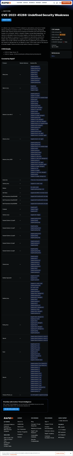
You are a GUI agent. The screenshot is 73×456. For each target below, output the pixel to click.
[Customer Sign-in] (60, 3)
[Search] (54, 3)
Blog (32, 421)
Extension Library (49, 431)
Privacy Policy (13, 454)
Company (44, 2)
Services (25, 2)
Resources (32, 2)
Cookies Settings (60, 453)
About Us (20, 421)
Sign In (47, 421)
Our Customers (21, 429)
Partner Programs (22, 432)
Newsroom (20, 426)
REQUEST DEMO (6, 19)
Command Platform (9, 424)
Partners (38, 2)
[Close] (70, 453)
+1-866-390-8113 (63, 420)
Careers (19, 437)
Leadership (20, 424)
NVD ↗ (53, 56)
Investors (20, 434)
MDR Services (8, 429)
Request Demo (66, 2)
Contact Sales (7, 446)
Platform (19, 2)
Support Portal (49, 424)
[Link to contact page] (57, 3)
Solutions (6, 431)
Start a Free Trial (8, 437)
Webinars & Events (36, 428)
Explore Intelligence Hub (11, 409)
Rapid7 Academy (49, 433)
